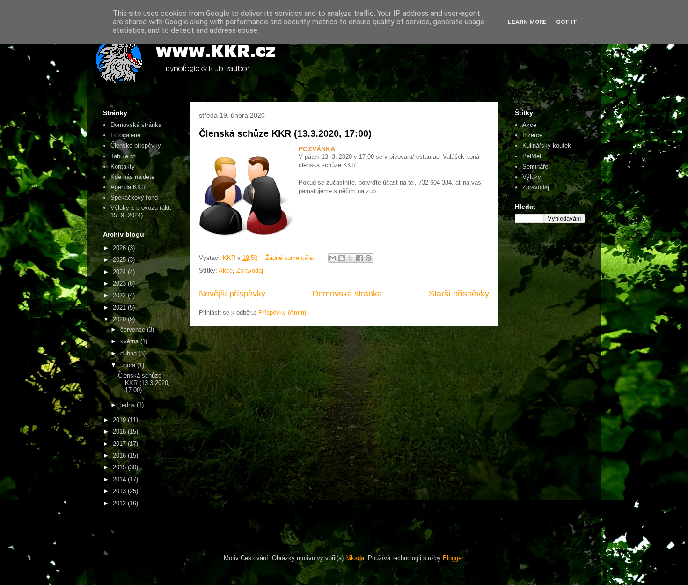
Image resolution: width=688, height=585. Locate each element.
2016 (120, 455)
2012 (120, 503)
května (130, 341)
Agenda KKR (128, 187)
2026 (120, 248)
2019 (120, 419)
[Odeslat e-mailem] (332, 258)
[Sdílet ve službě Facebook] (359, 258)
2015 (120, 467)
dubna (129, 353)
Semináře (535, 166)
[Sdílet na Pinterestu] (368, 258)
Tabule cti (123, 156)
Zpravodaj (249, 270)
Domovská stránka (347, 293)
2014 (120, 479)
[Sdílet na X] (350, 258)
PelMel (531, 156)
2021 (120, 307)
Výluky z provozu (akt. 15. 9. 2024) (141, 211)
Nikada (354, 558)
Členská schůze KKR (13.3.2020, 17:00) (285, 133)
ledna (128, 404)
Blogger (453, 558)
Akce (226, 270)
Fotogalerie (125, 135)
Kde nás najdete (132, 176)
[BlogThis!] (341, 258)
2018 (120, 431)
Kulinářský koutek (546, 145)
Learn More (527, 21)
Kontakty (122, 166)
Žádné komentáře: (290, 257)
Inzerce (532, 135)
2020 (120, 319)
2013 (120, 491)
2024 (120, 271)
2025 (120, 259)
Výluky (531, 176)
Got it (566, 21)
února (128, 365)
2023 (120, 283)
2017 (120, 443)
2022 (120, 295)
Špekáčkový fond (134, 197)
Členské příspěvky (135, 145)
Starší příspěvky (459, 293)
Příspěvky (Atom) (282, 312)
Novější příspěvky (232, 293)
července (133, 329)
